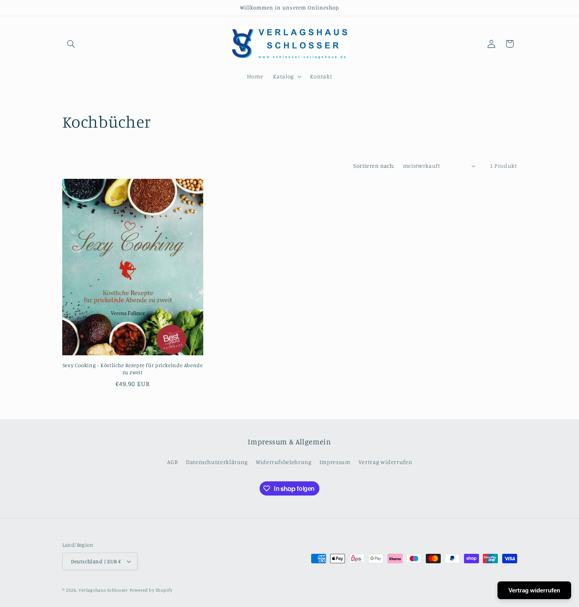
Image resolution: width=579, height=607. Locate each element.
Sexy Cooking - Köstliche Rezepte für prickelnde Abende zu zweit (133, 368)
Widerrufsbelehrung (283, 461)
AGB (172, 461)
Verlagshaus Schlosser (103, 590)
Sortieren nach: (373, 165)
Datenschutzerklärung (217, 461)
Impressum (335, 461)
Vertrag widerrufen (385, 461)
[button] (71, 44)
